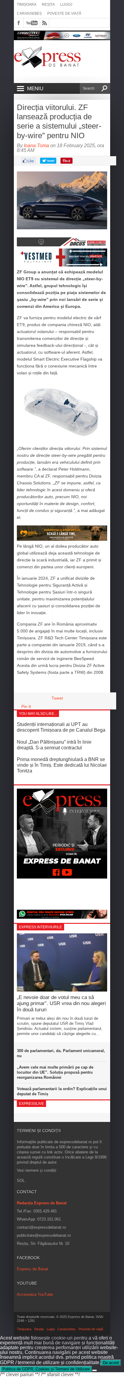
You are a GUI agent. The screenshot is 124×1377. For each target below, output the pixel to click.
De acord (111, 1363)
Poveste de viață (64, 13)
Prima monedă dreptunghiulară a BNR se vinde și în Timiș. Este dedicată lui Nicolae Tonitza (62, 765)
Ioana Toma (36, 145)
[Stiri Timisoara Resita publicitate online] (62, 244)
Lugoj (66, 4)
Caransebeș (29, 13)
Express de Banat (32, 1269)
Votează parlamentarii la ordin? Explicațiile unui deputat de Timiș (62, 1091)
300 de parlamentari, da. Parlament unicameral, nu (61, 1053)
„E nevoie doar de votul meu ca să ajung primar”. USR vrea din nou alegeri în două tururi (61, 1004)
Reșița (48, 4)
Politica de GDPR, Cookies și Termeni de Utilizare (46, 1369)
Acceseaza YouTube (35, 1294)
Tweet (57, 698)
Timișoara (26, 4)
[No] (94, 1370)
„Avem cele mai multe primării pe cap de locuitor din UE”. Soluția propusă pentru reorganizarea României (55, 1072)
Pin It (26, 706)
